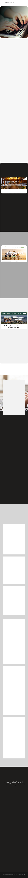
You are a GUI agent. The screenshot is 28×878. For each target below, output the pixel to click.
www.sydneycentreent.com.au (14, 402)
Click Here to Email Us (14, 857)
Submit (21, 825)
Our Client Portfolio (14, 227)
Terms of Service (14, 876)
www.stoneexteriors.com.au (11, 448)
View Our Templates (14, 359)
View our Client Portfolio (14, 497)
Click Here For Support (14, 865)
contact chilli (14, 611)
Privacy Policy (22, 874)
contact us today (14, 368)
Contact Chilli (14, 550)
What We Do (8, 29)
